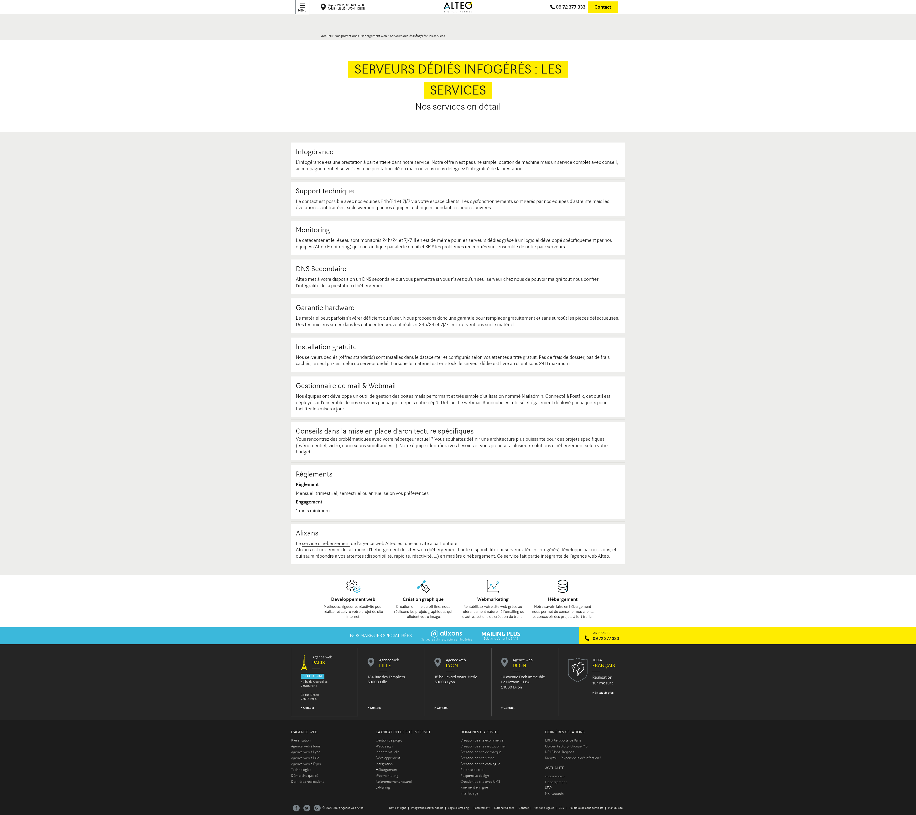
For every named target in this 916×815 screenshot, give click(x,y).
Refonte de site (472, 769)
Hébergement (563, 599)
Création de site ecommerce (482, 740)
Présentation (301, 740)
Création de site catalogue (480, 764)
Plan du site (615, 808)
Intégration (384, 764)
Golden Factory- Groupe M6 (566, 746)
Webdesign (384, 746)
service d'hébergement (326, 543)
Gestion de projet (389, 740)
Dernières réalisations (307, 781)
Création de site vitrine (477, 758)
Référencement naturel (394, 781)
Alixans (303, 550)
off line (434, 606)
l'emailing (511, 611)
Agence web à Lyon (306, 752)
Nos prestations (346, 36)
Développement (388, 758)
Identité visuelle (388, 752)
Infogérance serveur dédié (427, 808)
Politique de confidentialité (586, 808)
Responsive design (474, 775)
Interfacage (469, 793)
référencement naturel (480, 611)
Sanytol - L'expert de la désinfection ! (573, 758)
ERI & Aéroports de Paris (563, 740)
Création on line (409, 606)
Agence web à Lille (305, 758)
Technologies (301, 769)
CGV (562, 808)
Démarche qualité (304, 775)
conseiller (567, 611)
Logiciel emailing (458, 808)
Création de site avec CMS (480, 781)
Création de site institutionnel (482, 746)
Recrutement (481, 808)
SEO (548, 788)
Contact (602, 7)
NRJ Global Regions (559, 752)
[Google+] (317, 808)
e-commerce (555, 776)
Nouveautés (554, 794)
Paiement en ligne (474, 787)
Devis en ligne (397, 808)
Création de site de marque (481, 752)
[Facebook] (296, 808)
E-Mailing (383, 787)
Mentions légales (543, 808)
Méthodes (332, 606)
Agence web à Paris (306, 746)
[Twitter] (306, 808)
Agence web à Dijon (306, 764)
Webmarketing (493, 599)
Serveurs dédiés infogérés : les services (417, 36)
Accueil (326, 36)
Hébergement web (373, 36)
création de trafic (508, 616)
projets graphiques (430, 611)
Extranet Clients (504, 808)
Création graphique (423, 599)
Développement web (353, 599)
